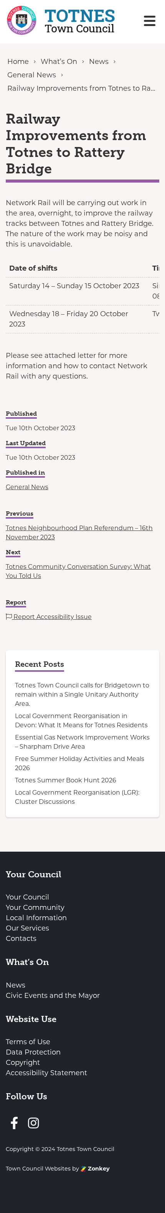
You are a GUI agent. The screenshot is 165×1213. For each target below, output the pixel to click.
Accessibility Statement (46, 1073)
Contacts (21, 938)
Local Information (36, 918)
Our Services (27, 928)
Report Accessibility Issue (52, 616)
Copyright (23, 1062)
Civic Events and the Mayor (53, 995)
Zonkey (98, 1168)
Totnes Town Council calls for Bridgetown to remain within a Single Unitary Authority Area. (82, 694)
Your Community (35, 907)
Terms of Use (28, 1042)
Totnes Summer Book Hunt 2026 (65, 780)
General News (27, 487)
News (15, 985)
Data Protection (33, 1052)
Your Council (27, 897)
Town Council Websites (38, 1168)
